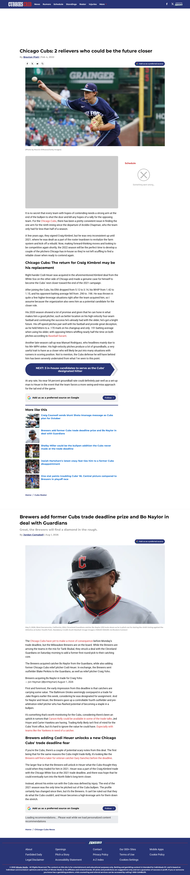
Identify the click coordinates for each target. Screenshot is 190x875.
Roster (82, 4)
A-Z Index (98, 859)
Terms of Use (127, 854)
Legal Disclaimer (34, 859)
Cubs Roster (40, 495)
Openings (60, 849)
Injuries (93, 4)
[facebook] (166, 4)
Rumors (47, 4)
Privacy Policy (100, 854)
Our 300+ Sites (128, 849)
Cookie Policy (157, 854)
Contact (97, 849)
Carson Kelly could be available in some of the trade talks (80, 718)
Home (28, 495)
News (37, 4)
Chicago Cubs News (44, 829)
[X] (172, 4)
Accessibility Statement (68, 859)
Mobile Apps (157, 849)
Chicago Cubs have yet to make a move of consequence (61, 640)
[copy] (42, 64)
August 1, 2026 (65, 681)
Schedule (58, 4)
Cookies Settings (129, 859)
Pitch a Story (62, 854)
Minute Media (22, 867)
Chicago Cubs (48, 220)
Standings (71, 4)
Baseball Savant (57, 335)
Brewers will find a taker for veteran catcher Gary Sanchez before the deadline (68, 758)
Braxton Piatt (31, 57)
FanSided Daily (33, 854)
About (28, 849)
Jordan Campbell (33, 534)
